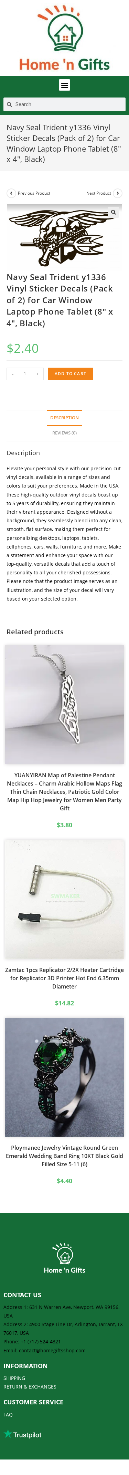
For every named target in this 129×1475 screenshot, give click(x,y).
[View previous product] (11, 193)
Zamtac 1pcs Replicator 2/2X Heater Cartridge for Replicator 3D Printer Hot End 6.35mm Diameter (64, 978)
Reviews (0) (64, 433)
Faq (8, 1414)
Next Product (98, 193)
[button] (64, 85)
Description (64, 418)
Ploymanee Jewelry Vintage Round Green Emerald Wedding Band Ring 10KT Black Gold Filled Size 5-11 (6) (64, 1156)
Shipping (14, 1378)
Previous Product (34, 193)
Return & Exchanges (29, 1386)
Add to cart (70, 374)
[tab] (65, 418)
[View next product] (117, 193)
